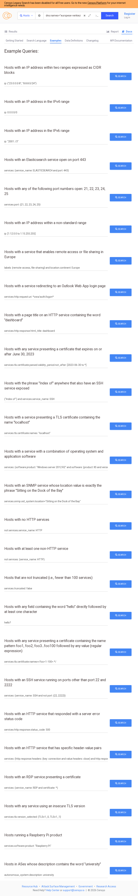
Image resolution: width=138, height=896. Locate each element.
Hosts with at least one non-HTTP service (36, 549)
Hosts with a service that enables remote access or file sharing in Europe (53, 254)
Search (121, 76)
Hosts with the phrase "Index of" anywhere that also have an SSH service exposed (53, 385)
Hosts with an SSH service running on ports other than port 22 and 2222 (55, 682)
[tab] (10, 31)
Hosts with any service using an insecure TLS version (44, 806)
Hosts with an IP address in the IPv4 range (36, 102)
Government (86, 886)
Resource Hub (30, 886)
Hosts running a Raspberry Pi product (33, 835)
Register (129, 14)
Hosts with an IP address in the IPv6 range (36, 131)
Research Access (106, 886)
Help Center (52, 890)
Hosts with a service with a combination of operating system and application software (53, 454)
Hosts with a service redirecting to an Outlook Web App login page (54, 286)
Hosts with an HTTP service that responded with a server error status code (52, 716)
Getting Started (14, 40)
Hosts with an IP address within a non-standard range (45, 223)
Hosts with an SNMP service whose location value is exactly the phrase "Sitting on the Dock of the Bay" (53, 488)
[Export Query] (97, 15)
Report (114, 31)
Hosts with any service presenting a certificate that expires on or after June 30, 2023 (53, 351)
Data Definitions (74, 40)
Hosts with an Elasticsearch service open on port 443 (45, 160)
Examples (55, 40)
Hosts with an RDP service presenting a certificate (42, 777)
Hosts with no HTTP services (26, 520)
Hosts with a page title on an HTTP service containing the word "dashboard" (52, 317)
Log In (127, 17)
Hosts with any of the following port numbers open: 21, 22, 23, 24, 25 (54, 191)
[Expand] (89, 15)
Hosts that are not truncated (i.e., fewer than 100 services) (48, 578)
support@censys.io (73, 890)
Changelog (92, 40)
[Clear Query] (84, 15)
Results (12, 31)
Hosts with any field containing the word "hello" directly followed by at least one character (55, 609)
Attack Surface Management (58, 886)
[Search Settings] (39, 15)
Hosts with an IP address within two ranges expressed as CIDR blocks (52, 70)
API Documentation (121, 40)
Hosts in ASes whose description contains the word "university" (52, 864)
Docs (128, 31)
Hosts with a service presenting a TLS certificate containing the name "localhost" (52, 419)
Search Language (37, 40)
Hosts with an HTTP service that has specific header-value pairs (53, 748)
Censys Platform (97, 2)
